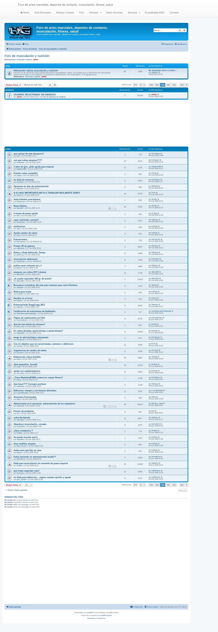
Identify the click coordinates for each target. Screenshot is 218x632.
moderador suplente (24, 59)
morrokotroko (22, 320)
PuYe (154, 193)
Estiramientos (20, 239)
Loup (18, 367)
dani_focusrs (22, 446)
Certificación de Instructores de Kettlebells (35, 311)
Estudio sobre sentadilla (26, 173)
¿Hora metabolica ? (23, 431)
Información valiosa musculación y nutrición (36, 70)
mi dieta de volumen (24, 180)
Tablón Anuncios (114, 12)
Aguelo (154, 285)
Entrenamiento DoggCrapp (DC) (29, 305)
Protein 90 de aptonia (24, 246)
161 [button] (168, 84)
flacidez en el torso (23, 298)
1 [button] (144, 84)
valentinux (20, 248)
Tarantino (20, 439)
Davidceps (156, 153)
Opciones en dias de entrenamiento (31, 186)
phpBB (89, 612)
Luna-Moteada (22, 393)
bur (18, 413)
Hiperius (155, 72)
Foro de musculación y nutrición (26, 56)
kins (18, 156)
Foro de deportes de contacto (54, 97)
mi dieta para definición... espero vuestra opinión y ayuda (42, 477)
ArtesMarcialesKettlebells (26, 313)
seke (18, 229)
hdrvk (19, 380)
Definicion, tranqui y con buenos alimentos (35, 390)
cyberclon (20, 406)
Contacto (174, 12)
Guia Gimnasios (42, 12)
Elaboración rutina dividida (27, 357)
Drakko (154, 364)
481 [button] (182, 84)
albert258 (20, 274)
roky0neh (155, 259)
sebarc (19, 175)
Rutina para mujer (22, 292)
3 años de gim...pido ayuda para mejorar (34, 167)
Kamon (19, 300)
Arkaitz (154, 199)
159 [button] (156, 84)
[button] (135, 85)
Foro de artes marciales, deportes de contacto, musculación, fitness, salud (65, 4)
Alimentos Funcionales (25, 397)
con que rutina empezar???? (28, 160)
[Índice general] (20, 32)
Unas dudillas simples (25, 444)
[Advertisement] (96, 123)
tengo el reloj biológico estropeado (31, 337)
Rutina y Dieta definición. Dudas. (30, 252)
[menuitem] (25, 44)
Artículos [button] (94, 12)
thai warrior (21, 242)
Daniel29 (20, 208)
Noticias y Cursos (65, 12)
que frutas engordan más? (27, 471)
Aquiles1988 (21, 169)
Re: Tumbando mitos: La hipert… (163, 70)
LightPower (156, 471)
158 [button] (151, 84)
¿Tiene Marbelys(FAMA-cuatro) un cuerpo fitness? (38, 377)
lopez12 (20, 195)
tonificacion (19, 226)
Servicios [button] (132, 12)
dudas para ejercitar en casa (27, 450)
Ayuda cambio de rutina (25, 233)
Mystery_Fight (157, 403)
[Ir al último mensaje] (158, 94)
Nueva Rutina (20, 206)
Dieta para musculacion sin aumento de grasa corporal (41, 463)
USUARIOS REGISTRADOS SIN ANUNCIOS (35, 94)
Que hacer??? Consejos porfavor (30, 384)
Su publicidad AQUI (154, 12)
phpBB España (106, 615)
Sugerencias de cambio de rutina (30, 350)
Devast (19, 346)
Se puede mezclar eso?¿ (26, 437)
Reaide (19, 433)
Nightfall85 (21, 333)
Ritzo (19, 399)
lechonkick (21, 426)
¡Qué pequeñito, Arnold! (25, 364)
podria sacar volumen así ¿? (28, 265)
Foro (81, 12)
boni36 (154, 324)
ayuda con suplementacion (27, 371)
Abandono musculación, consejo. (30, 424)
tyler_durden (21, 479)
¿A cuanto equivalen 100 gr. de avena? (33, 278)
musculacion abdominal (26, 259)
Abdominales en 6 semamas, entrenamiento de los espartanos (44, 403)
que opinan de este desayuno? (29, 154)
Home (26, 12)
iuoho (19, 359)
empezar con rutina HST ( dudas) (30, 272)
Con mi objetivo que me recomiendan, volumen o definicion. (44, 344)
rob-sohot (20, 373)
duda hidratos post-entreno (27, 199)
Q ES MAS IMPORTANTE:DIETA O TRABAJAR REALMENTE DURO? (47, 193)
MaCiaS (20, 188)
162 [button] (174, 84)
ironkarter (20, 162)
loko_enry (20, 326)
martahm (20, 287)
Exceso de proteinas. (24, 411)
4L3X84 (20, 294)
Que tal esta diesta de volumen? (29, 324)
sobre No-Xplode (22, 417)
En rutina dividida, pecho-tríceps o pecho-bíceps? (38, 331)
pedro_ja (20, 255)
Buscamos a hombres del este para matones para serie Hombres (45, 285)
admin (35, 59)
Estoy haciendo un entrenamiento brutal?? (35, 457)
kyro (18, 235)
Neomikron (21, 459)
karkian (154, 226)
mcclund (20, 353)
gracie (19, 268)
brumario (20, 182)
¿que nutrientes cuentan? (26, 220)
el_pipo (154, 213)
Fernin (154, 173)
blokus (19, 452)
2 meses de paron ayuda (26, 213)
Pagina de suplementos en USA (29, 318)
